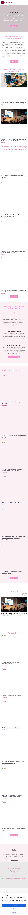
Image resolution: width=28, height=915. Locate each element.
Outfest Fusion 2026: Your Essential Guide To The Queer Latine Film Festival (14, 614)
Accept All (14, 905)
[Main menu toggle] (25, 2)
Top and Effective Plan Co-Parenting (12, 695)
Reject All (14, 912)
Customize (14, 908)
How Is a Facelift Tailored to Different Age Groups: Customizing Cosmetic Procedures (13, 538)
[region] (14, 904)
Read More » (3, 105)
